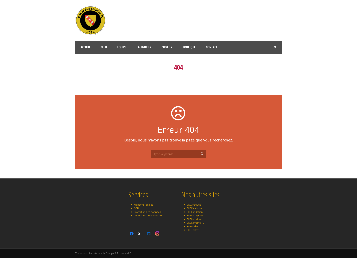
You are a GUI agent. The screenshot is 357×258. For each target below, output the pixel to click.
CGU (136, 208)
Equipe (121, 47)
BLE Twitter (193, 230)
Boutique (188, 47)
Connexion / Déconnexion (148, 215)
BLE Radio (192, 226)
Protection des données (147, 212)
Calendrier (143, 47)
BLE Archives (194, 204)
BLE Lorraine (194, 219)
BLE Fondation (195, 212)
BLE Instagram (195, 215)
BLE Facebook (194, 208)
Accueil (85, 47)
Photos (167, 47)
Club (104, 47)
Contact (212, 47)
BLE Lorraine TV (195, 222)
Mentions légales (143, 204)
